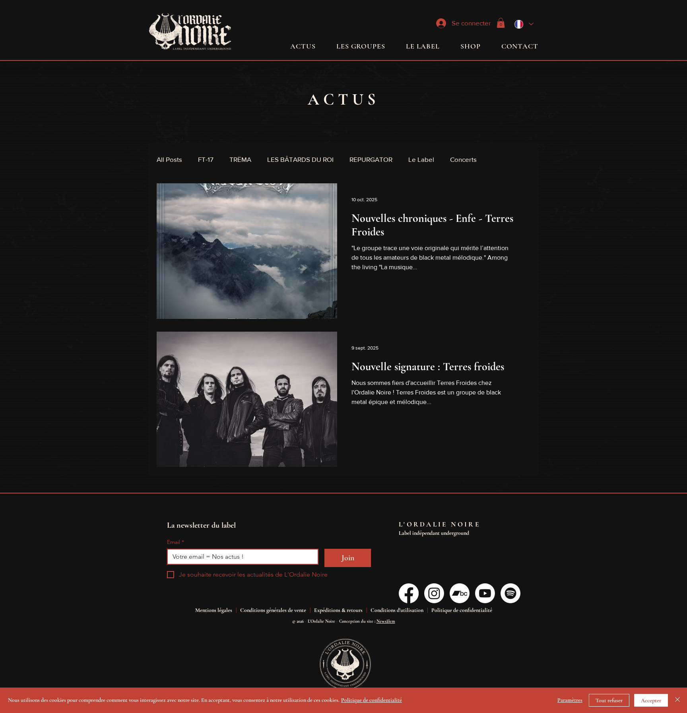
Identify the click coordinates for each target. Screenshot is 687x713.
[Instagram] (434, 593)
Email (175, 542)
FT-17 (205, 159)
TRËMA (240, 159)
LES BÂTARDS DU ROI (300, 159)
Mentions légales (213, 610)
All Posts (169, 159)
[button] (501, 23)
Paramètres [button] (569, 700)
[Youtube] (485, 593)
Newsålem (385, 621)
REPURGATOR (370, 159)
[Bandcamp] (460, 593)
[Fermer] (677, 700)
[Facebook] (409, 593)
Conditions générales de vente (273, 610)
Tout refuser (609, 700)
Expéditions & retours (338, 610)
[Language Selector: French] (523, 24)
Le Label (421, 159)
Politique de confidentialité (371, 700)
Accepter (651, 700)
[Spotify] (510, 593)
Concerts (463, 159)
